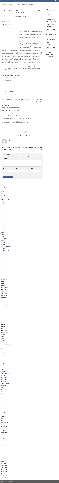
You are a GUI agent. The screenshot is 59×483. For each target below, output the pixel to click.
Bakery (2, 215)
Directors (3, 258)
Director (2, 256)
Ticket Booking (4, 465)
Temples (2, 461)
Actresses (3, 195)
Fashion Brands (4, 279)
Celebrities (20, 135)
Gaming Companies (5, 301)
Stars (30, 135)
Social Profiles (10, 27)
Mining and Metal (4, 363)
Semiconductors (4, 428)
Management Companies (6, 352)
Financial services (4, 287)
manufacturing (4, 354)
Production (3, 405)
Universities (3, 477)
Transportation (4, 471)
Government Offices (5, 307)
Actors (2, 191)
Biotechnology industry (5, 219)
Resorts (2, 414)
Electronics (3, 271)
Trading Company (4, 469)
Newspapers (3, 371)
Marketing (3, 356)
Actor (2, 189)
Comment (5, 158)
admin (28, 16)
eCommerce (3, 262)
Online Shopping (4, 379)
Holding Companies (5, 314)
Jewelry (2, 338)
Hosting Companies (5, 318)
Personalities (3, 385)
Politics (2, 399)
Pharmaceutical (4, 389)
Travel (2, 473)
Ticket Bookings (4, 467)
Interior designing (4, 330)
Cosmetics (3, 252)
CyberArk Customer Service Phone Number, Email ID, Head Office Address (51, 34)
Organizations (4, 381)
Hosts (2, 320)
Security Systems (4, 426)
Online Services (4, 377)
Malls (2, 350)
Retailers (2, 420)
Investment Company (5, 332)
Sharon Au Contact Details (8, 24)
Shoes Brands (3, 430)
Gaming (2, 299)
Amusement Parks (4, 205)
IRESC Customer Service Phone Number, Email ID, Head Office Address (51, 23)
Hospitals (3, 316)
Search (47, 9)
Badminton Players (4, 213)
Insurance (3, 328)
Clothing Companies (5, 238)
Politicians (3, 397)
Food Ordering (4, 295)
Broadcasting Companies (6, 226)
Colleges (2, 240)
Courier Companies (4, 254)
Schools (2, 424)
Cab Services (3, 228)
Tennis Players (4, 463)
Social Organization (5, 438)
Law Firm (2, 346)
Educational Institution (5, 266)
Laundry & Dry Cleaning (5, 344)
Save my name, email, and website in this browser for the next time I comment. (20, 173)
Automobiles (3, 209)
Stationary (3, 442)
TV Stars (32, 135)
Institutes (3, 326)
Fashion (2, 277)
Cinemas (2, 236)
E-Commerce (3, 260)
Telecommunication (5, 455)
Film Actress (3, 283)
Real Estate (3, 410)
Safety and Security (4, 422)
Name (4, 168)
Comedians (3, 242)
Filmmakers (3, 285)
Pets (2, 387)
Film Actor (3, 281)
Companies (3, 244)
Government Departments (6, 305)
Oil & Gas (3, 375)
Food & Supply (4, 293)
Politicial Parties (4, 395)
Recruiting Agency (4, 412)
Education (3, 264)
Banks (2, 217)
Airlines (2, 201)
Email (17, 168)
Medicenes (3, 361)
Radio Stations (4, 408)
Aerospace (3, 197)
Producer (3, 403)
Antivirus (2, 207)
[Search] (14, 4)
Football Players (4, 297)
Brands (2, 224)
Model (2, 367)
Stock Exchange (4, 444)
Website (31, 168)
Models (2, 369)
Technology (3, 453)
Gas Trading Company (5, 303)
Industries (3, 324)
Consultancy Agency (5, 250)
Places (2, 391)
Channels (2, 232)
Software (2, 440)
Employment (3, 273)
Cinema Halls (3, 234)
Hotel (2, 322)
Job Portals (3, 340)
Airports (2, 203)
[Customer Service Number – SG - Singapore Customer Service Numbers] (6, 4)
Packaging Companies (5, 383)
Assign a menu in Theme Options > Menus (24, 4)
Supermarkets (3, 448)
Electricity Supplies (4, 269)
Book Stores (3, 221)
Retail (2, 418)
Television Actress (4, 459)
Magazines (3, 348)
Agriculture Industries (5, 199)
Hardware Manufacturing (6, 309)
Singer (2, 434)
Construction (3, 248)
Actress (2, 193)
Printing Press (3, 401)
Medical (2, 358)
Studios (2, 446)
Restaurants (3, 416)
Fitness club (3, 289)
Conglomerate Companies (6, 246)
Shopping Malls (4, 432)
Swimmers (3, 450)
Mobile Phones (4, 365)
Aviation (2, 211)
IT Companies (3, 334)
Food (2, 291)
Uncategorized (4, 475)
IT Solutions (3, 336)
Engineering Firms (4, 275)
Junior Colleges (4, 342)
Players (2, 393)
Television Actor (4, 457)
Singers (2, 436)
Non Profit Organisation (5, 373)
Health (2, 311)
